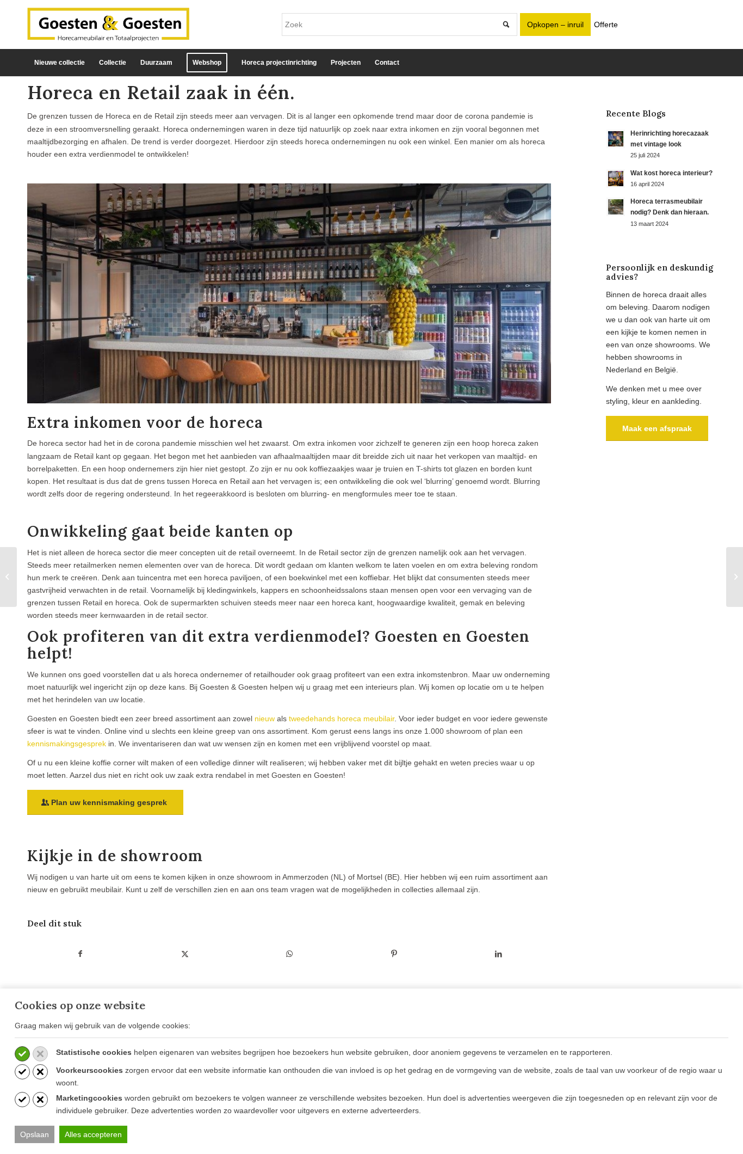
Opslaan (34, 1134)
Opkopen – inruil (555, 24)
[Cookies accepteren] (22, 1053)
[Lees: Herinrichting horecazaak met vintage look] (616, 139)
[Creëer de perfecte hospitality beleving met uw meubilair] (8, 577)
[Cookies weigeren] (40, 1053)
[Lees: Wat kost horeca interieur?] (616, 178)
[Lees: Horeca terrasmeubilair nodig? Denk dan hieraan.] (616, 207)
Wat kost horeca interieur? (671, 173)
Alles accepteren (93, 1134)
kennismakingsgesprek (66, 743)
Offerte (606, 24)
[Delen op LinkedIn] (498, 954)
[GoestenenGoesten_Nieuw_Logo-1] (108, 24)
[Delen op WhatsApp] (289, 954)
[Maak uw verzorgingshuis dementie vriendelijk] (734, 577)
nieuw (265, 718)
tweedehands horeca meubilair (341, 718)
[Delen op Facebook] (80, 954)
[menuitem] (59, 62)
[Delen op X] (185, 954)
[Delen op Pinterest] (393, 954)
